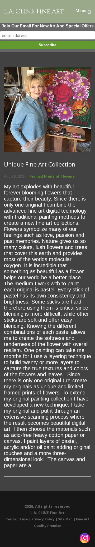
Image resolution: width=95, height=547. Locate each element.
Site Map (65, 519)
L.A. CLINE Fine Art (34, 12)
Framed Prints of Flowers (52, 176)
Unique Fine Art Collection (39, 164)
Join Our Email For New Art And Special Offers (48, 26)
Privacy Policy (43, 519)
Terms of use (17, 519)
